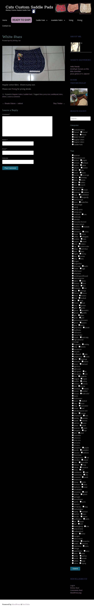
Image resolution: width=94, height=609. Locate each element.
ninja (75, 406)
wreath (84, 558)
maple (84, 379)
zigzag (83, 563)
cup (74, 246)
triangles (76, 536)
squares (76, 504)
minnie (84, 384)
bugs (75, 195)
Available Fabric (57, 20)
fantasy (76, 283)
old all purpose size (80, 411)
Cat (19, 40)
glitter (82, 315)
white (4, 97)
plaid (82, 433)
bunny (75, 197)
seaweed (76, 477)
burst (75, 202)
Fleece (75, 135)
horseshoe (77, 349)
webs (75, 553)
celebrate (76, 217)
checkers (76, 227)
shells (83, 482)
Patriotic (84, 421)
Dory (75, 259)
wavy (87, 551)
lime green (77, 374)
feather (76, 286)
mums (75, 396)
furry (75, 305)
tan (74, 521)
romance (85, 467)
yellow (75, 561)
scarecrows (77, 475)
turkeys (76, 541)
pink (75, 433)
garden (83, 305)
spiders (76, 494)
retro (75, 462)
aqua (84, 165)
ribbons (76, 465)
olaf (82, 408)
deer (75, 251)
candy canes (78, 209)
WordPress (16, 604)
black (75, 180)
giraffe (84, 313)
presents (76, 443)
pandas (85, 418)
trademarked (78, 531)
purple (86, 448)
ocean (75, 408)
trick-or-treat (77, 539)
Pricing (79, 20)
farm (84, 283)
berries (76, 175)
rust (82, 470)
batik (75, 170)
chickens (76, 229)
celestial (76, 219)
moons (85, 389)
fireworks (76, 288)
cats (85, 214)
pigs (85, 430)
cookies (76, 239)
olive (75, 413)
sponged (76, 497)
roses (75, 470)
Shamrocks (77, 480)
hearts (75, 337)
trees (75, 534)
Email (4, 149)
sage (86, 472)
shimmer (76, 484)
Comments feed (76, 590)
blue (41, 94)
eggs (83, 268)
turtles (75, 544)
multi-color (85, 394)
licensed (84, 364)
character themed (79, 222)
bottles (82, 182)
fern (84, 286)
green (82, 325)
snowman (77, 492)
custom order (84, 246)
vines (86, 546)
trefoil (83, 534)
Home (4, 20)
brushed (76, 192)
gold (82, 318)
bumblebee (84, 195)
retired (85, 460)
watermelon (77, 551)
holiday (86, 344)
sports (75, 502)
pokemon (76, 438)
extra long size (78, 278)
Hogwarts (76, 344)
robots (75, 467)
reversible (84, 462)
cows (84, 239)
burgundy (84, 197)
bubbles (86, 192)
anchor (76, 160)
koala (87, 357)
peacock (76, 428)
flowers (83, 296)
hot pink (76, 352)
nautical (84, 401)
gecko (83, 308)
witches (84, 556)
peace (75, 425)
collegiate (84, 237)
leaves (85, 362)
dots (82, 259)
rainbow (86, 453)
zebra (75, 563)
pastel (75, 421)
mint (75, 386)
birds (75, 178)
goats (75, 318)
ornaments (77, 416)
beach (75, 173)
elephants (77, 273)
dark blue (84, 249)
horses (83, 347)
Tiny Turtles (59, 104)
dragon (76, 261)
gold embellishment (80, 320)
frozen (76, 303)
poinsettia (77, 435)
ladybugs (83, 359)
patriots (76, 423)
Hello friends (75, 66)
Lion (85, 374)
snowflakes (77, 489)
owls (86, 416)
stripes (84, 517)
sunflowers (77, 519)
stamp (75, 512)
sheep (75, 482)
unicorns (84, 544)
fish (85, 288)
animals (76, 163)
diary (82, 251)
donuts (82, 256)
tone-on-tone (78, 529)
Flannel (76, 132)
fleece (84, 293)
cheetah (86, 227)
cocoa (83, 234)
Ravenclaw (77, 455)
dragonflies (77, 264)
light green (77, 371)
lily (85, 371)
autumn (76, 168)
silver (85, 484)
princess (76, 445)
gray (75, 325)
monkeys (76, 389)
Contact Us (6, 26)
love (75, 376)
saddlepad (54, 94)
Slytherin (76, 487)
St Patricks (77, 507)
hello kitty (85, 337)
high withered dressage (77, 341)
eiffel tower (77, 271)
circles (86, 232)
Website (5, 158)
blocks (83, 180)
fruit (83, 303)
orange (83, 413)
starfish (76, 514)
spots (83, 502)
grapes (84, 323)
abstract (76, 155)
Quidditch (85, 450)
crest (75, 244)
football (83, 298)
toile (87, 526)
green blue (77, 328)
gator (75, 308)
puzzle (76, 450)
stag (85, 507)
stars (61, 94)
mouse (76, 394)
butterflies (84, 202)
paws (84, 423)
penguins (76, 430)
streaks (76, 517)
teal (74, 524)
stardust (84, 512)
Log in (72, 585)
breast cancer (78, 187)
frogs (81, 301)
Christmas (77, 232)
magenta (83, 376)
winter (75, 556)
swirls (87, 519)
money (82, 386)
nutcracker (84, 406)
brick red (76, 190)
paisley (76, 418)
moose (76, 391)
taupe (81, 521)
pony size (46, 94)
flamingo (83, 291)
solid (85, 492)
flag (74, 291)
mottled (84, 391)
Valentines (77, 546)
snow (85, 487)
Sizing (71, 20)
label (75, 359)
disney (83, 254)
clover (75, 234)
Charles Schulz (78, 224)
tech (81, 524)
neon (82, 403)
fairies (83, 281)
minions (76, 384)
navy (75, 403)
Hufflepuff (77, 354)
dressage (76, 266)
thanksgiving (78, 526)
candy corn (77, 212)
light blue (76, 366)
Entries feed (74, 588)
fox (74, 301)
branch (82, 185)
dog (74, 256)
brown (85, 190)
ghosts (76, 313)
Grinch (86, 328)
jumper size (77, 357)
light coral (76, 369)
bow (75, 185)
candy (75, 207)
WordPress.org (75, 593)
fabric (75, 281)
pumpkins (77, 448)
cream (84, 241)
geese (75, 310)
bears (83, 173)
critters (83, 244)
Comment (6, 114)
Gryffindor (77, 330)
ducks (86, 266)
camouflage (77, 205)
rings (84, 465)
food (75, 298)
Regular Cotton (17, 94)
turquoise (85, 541)
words (75, 558)
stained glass (78, 509)
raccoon (76, 453)
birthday (83, 178)
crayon (76, 241)
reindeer (76, 460)
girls (75, 315)
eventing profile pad (80, 276)
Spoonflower (78, 499)
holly (75, 347)
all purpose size (79, 158)
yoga (83, 561)
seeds (85, 477)
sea (86, 475)
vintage (76, 548)
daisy (75, 249)
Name (5, 140)
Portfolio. (26, 604)
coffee (75, 237)
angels (84, 160)
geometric (84, 310)
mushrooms (77, 398)
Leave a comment (14, 97)
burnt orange (78, 200)
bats (82, 170)
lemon (75, 364)
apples (76, 165)
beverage (85, 175)
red (87, 457)
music (75, 401)
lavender (76, 362)
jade (85, 354)
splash (84, 494)
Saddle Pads (40, 20)
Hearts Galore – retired (12, 104)
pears (85, 428)
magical (76, 379)
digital (75, 254)
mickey (84, 381)
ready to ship (78, 457)
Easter (75, 268)
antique (85, 163)
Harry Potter (77, 335)
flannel (76, 293)
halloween (77, 332)
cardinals (76, 214)
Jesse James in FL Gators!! (79, 74)
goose (75, 323)
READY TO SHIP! (78, 137)
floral (75, 296)
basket (84, 168)
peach (83, 425)
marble (76, 381)
